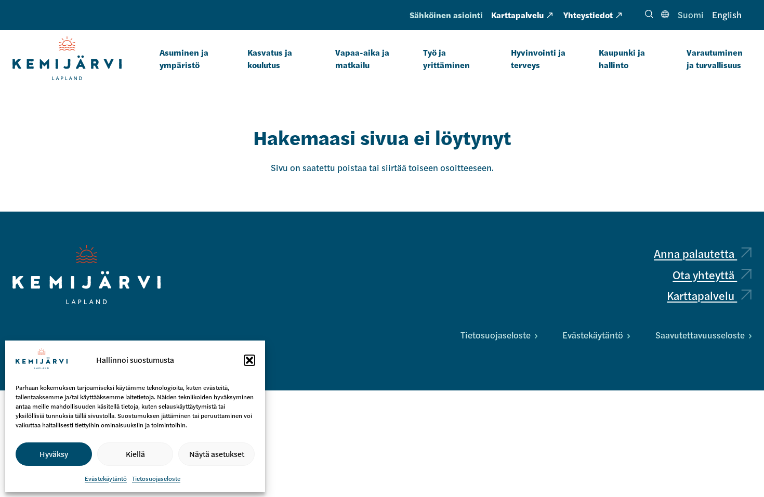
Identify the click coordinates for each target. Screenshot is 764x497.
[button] (249, 360)
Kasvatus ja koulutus (269, 58)
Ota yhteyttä (705, 274)
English (727, 14)
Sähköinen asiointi (446, 15)
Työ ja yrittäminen (446, 58)
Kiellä (135, 453)
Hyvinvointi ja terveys (538, 58)
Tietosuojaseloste (156, 478)
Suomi (691, 14)
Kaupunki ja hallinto (622, 58)
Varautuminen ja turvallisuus (715, 58)
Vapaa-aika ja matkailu (362, 58)
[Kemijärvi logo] (86, 274)
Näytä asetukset (216, 453)
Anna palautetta (695, 253)
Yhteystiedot (588, 15)
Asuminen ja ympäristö (184, 58)
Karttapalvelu (517, 15)
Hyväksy (53, 453)
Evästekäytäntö (106, 478)
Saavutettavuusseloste (700, 335)
